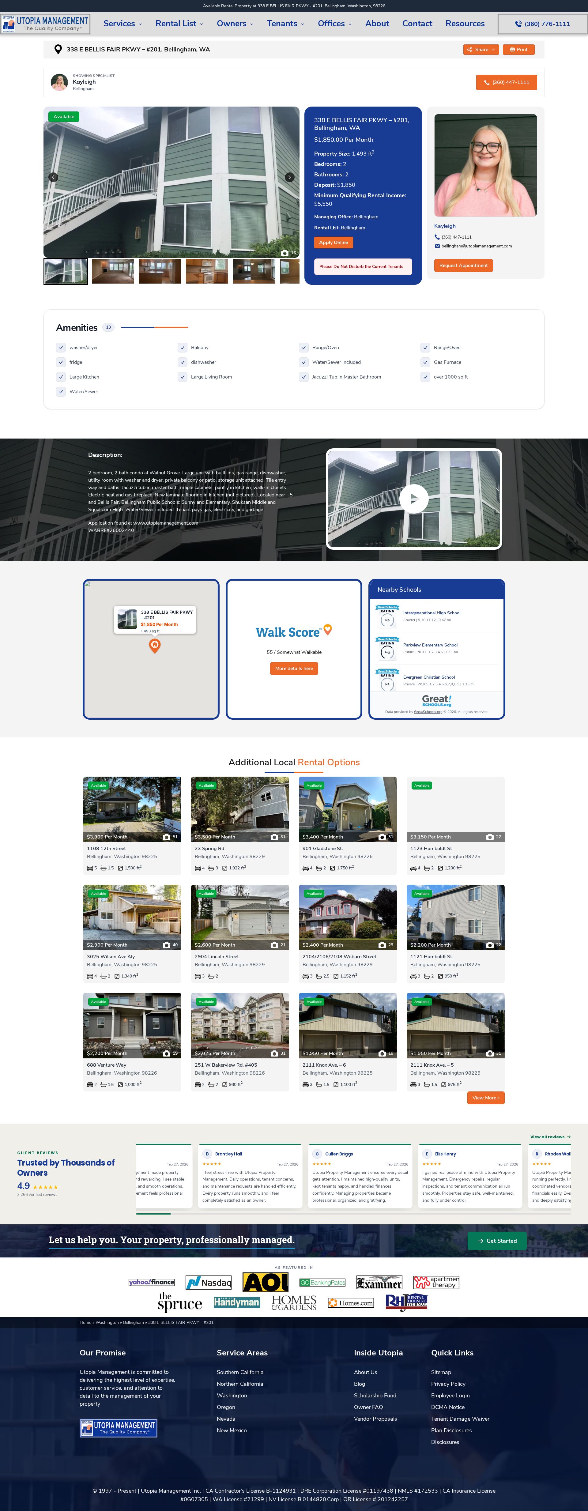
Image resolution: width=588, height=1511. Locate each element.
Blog (359, 1384)
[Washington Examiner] (379, 1282)
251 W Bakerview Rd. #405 (226, 1065)
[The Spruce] (180, 1303)
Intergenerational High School (431, 613)
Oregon (226, 1407)
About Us (365, 1372)
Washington (108, 1322)
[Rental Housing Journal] (408, 1303)
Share (481, 49)
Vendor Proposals (375, 1418)
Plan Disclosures (451, 1430)
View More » (486, 1098)
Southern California (240, 1372)
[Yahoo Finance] (152, 1282)
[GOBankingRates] (322, 1282)
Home (86, 1322)
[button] (519, 49)
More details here (294, 668)
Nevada (226, 1418)
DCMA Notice (448, 1407)
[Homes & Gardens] (294, 1303)
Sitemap (441, 1372)
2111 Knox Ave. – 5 (432, 1065)
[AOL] (265, 1282)
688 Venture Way (106, 1065)
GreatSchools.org (428, 711)
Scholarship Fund (375, 1395)
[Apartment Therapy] (436, 1282)
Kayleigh (445, 226)
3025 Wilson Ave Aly (111, 957)
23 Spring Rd (209, 849)
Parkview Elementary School (430, 645)
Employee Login (450, 1395)
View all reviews (547, 1137)
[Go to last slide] (53, 177)
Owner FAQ (368, 1407)
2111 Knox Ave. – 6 (324, 1065)
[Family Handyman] (237, 1303)
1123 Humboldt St (431, 849)
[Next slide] (290, 177)
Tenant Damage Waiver (460, 1418)
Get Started (502, 1241)
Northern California (240, 1384)
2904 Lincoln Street (217, 957)
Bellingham (366, 216)
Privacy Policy (448, 1384)
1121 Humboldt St (431, 957)
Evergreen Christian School (429, 677)
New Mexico (232, 1430)
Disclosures (445, 1442)
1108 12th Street (106, 849)
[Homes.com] (351, 1303)
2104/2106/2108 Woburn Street (339, 957)
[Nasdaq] (209, 1282)
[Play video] (414, 499)
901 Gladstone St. (323, 849)
